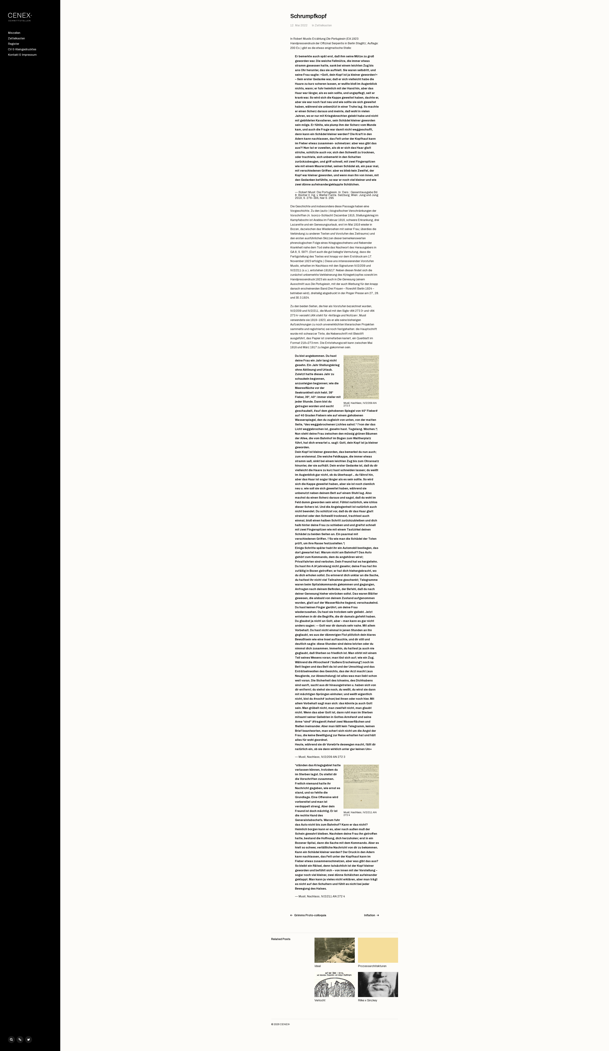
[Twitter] (28, 1039)
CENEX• (285, 1024)
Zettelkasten (16, 38)
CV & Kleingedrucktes (22, 49)
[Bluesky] (19, 1039)
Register (13, 43)
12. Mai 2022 (299, 25)
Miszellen (14, 32)
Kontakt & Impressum (22, 54)
